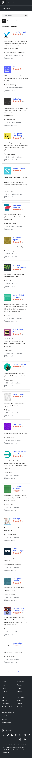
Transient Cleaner (19, 364)
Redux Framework (19, 32)
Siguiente (22, 671)
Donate (20, 704)
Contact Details (18, 394)
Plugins (19, 688)
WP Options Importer (17, 239)
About (4, 682)
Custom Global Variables (18, 296)
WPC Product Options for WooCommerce (18, 331)
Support (4, 700)
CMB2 (15, 67)
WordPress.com (8, 713)
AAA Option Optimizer (17, 206)
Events (19, 700)
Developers (5, 704)
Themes (19, 685)
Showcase (20, 682)
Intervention (17, 643)
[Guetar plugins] (26, 15)
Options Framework (20, 168)
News (4, 685)
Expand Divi (17, 424)
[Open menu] (29, 2)
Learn (3, 697)
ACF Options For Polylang (17, 135)
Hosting (4, 688)
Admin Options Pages (18, 550)
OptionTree (17, 99)
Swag (19, 707)
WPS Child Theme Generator (19, 266)
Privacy (4, 691)
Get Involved (21, 697)
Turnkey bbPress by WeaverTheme (19, 610)
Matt (4, 716)
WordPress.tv (7, 707)
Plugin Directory (6, 8)
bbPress (5, 719)
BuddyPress (6, 722)
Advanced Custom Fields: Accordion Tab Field (20, 453)
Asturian (8, 730)
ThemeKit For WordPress (18, 487)
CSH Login (16, 519)
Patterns (19, 691)
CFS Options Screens (17, 580)
